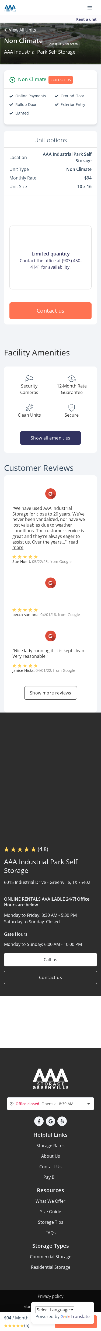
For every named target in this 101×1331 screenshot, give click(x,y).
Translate (80, 1316)
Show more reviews (50, 693)
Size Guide (50, 1212)
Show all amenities (50, 438)
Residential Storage (50, 1267)
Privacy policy (50, 1296)
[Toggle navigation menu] (92, 7)
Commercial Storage (50, 1257)
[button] (39, 1121)
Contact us (51, 310)
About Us (50, 1156)
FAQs (51, 1233)
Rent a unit (86, 19)
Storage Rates (50, 1146)
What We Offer (50, 1201)
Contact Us (50, 1167)
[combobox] (50, 1103)
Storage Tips (50, 1222)
